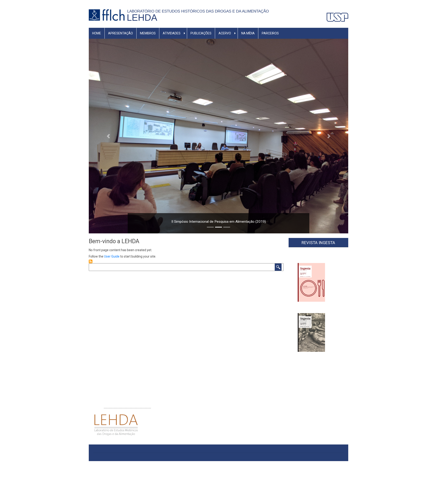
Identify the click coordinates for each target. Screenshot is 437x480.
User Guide (111, 256)
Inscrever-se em (90, 261)
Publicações (201, 33)
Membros (148, 33)
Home (96, 33)
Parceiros (270, 33)
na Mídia (248, 33)
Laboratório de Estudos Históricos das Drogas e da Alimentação (199, 11)
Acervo (224, 33)
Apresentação (120, 33)
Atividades (171, 33)
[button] (108, 136)
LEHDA (142, 18)
